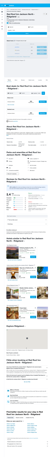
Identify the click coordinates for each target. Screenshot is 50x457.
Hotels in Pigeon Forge (32, 425)
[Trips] (2, 23)
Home (8, 9)
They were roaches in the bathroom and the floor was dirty (37, 206)
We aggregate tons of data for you (14, 444)
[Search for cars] (2, 14)
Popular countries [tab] (19, 417)
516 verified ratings (16, 23)
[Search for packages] (2, 17)
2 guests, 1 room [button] (11, 30)
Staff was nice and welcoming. (36, 195)
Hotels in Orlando (10, 427)
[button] (2, 5)
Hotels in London (10, 430)
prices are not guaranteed (33, 438)
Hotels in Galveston (31, 430)
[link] (15, 260)
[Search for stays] (2, 12)
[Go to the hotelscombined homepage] (9, 5)
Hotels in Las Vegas (11, 423)
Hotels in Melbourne (11, 425)
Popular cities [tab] (10, 417)
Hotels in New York (11, 429)
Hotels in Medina (30, 427)
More (8, 135)
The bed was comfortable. (35, 198)
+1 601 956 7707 (10, 21)
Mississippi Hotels (25, 9)
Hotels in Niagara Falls (32, 432)
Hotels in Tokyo (10, 432)
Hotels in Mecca (30, 423)
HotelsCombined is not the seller (14, 441)
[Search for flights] (2, 9)
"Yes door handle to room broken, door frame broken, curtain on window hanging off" (37, 209)
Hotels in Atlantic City (31, 429)
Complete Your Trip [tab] (30, 417)
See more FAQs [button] (27, 381)
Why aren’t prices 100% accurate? (14, 446)
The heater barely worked (35, 203)
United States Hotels (13, 9)
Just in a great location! (35, 196)
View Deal (33, 256)
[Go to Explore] (2, 19)
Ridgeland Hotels (34, 9)
